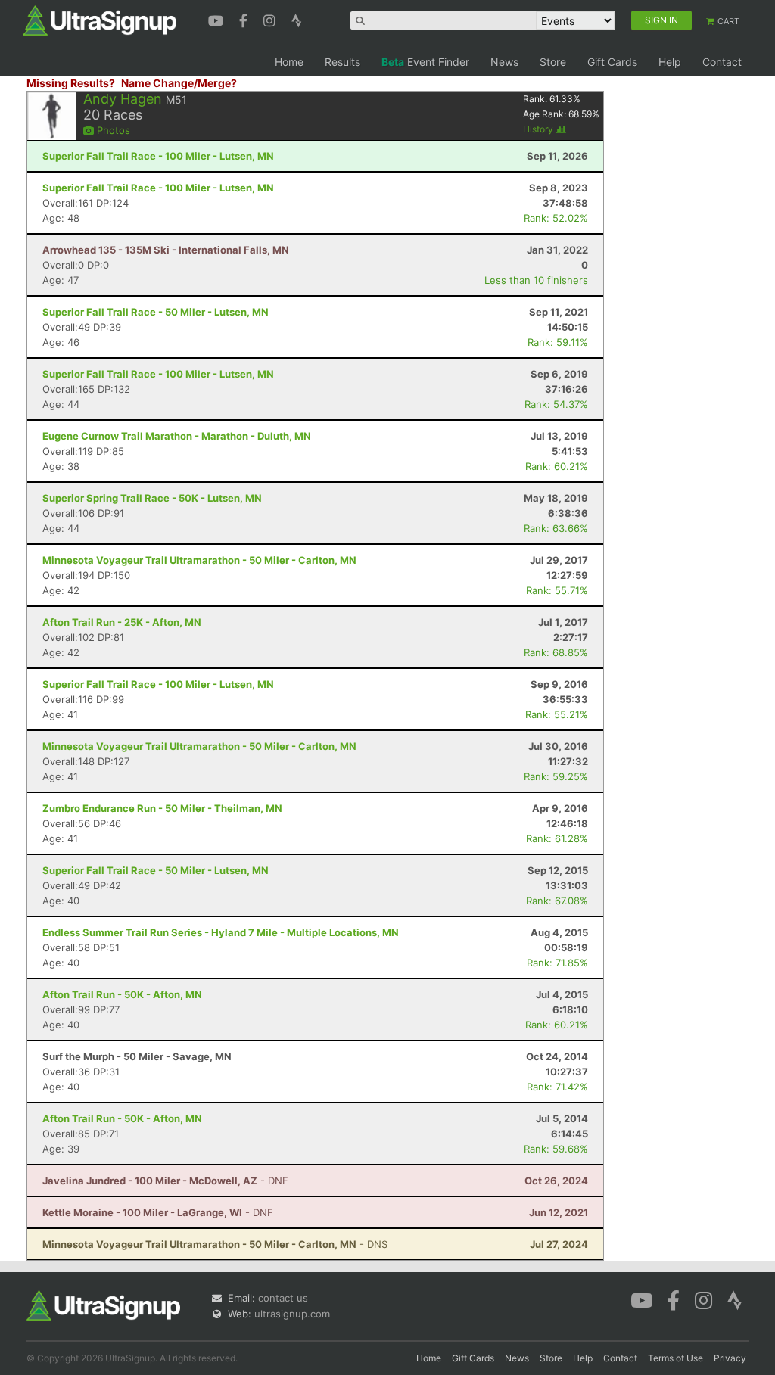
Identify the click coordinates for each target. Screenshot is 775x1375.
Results (342, 61)
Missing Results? (70, 82)
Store (553, 61)
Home (289, 61)
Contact (722, 61)
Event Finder (425, 61)
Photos (112, 130)
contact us (283, 1298)
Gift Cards (612, 61)
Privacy (730, 1358)
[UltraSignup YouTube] (217, 18)
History (539, 129)
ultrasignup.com (292, 1314)
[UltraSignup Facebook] (245, 18)
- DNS (215, 1244)
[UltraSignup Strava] (296, 18)
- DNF (165, 1180)
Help (669, 61)
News (504, 61)
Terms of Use (675, 1358)
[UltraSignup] (99, 20)
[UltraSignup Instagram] (271, 18)
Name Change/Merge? (179, 82)
